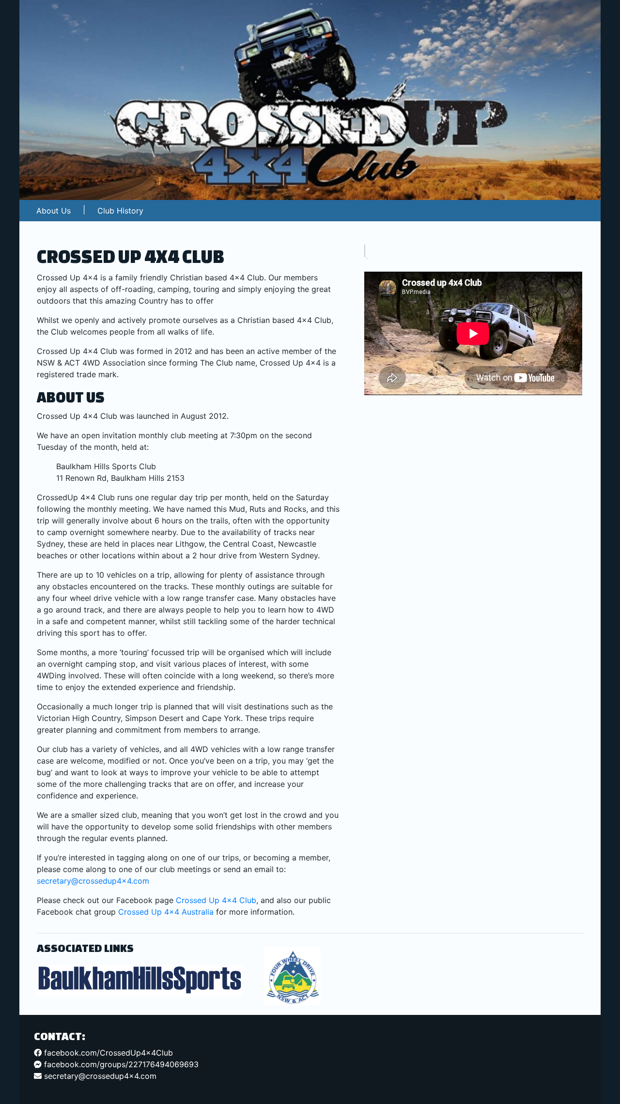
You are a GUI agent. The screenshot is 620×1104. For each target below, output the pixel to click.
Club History (120, 210)
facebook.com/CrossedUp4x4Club (107, 1053)
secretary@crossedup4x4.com (93, 881)
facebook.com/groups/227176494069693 (120, 1064)
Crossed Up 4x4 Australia (166, 912)
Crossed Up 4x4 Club (216, 900)
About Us (53, 210)
